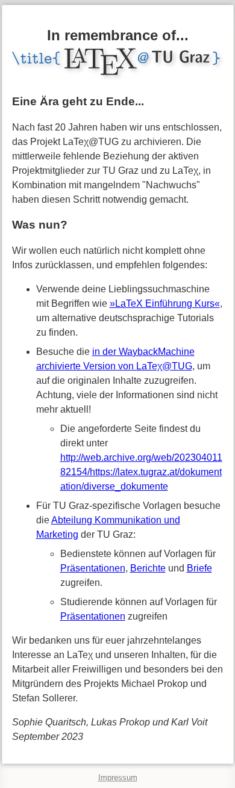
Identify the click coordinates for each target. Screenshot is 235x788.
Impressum (117, 777)
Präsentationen (92, 568)
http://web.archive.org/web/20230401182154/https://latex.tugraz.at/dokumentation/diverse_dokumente (141, 471)
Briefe (199, 568)
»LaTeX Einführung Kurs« (165, 303)
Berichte (148, 568)
